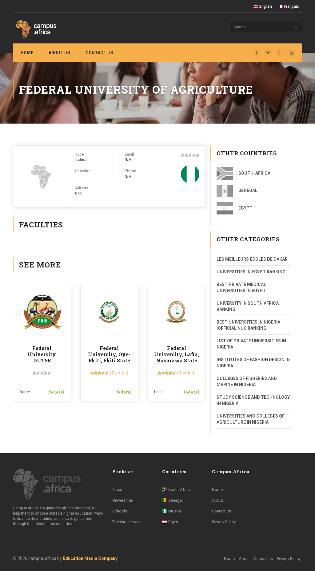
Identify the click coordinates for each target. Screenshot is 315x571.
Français (291, 6)
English (265, 6)
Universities (122, 500)
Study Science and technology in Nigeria (253, 400)
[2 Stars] (186, 155)
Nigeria (174, 511)
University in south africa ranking (248, 306)
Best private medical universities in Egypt (241, 287)
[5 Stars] (197, 155)
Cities (117, 489)
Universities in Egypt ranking (251, 271)
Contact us (99, 52)
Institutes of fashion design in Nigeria (253, 362)
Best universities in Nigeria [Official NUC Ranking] (248, 325)
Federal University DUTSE (42, 354)
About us (59, 52)
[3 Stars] (190, 155)
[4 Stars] (194, 155)
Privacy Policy (224, 522)
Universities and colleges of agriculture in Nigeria (251, 419)
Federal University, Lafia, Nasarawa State (176, 354)
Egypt (245, 208)
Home (27, 52)
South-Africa (253, 173)
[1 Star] (183, 155)
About (217, 500)
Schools (119, 511)
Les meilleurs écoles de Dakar (252, 259)
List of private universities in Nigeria (251, 343)
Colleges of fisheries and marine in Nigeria (247, 381)
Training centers (126, 522)
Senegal (247, 190)
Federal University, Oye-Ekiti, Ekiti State (109, 354)
